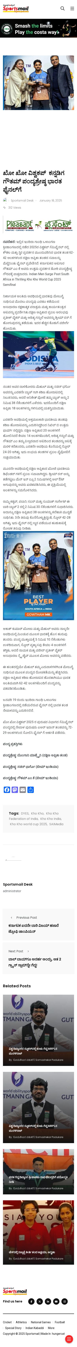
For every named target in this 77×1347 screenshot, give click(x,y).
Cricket (7, 1322)
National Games (41, 1322)
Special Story (13, 1328)
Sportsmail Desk (18, 884)
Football (60, 1322)
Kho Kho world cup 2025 (28, 824)
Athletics (21, 1322)
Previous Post (26, 917)
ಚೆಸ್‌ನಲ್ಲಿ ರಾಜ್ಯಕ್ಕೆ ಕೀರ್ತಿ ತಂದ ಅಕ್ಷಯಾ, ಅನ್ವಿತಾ (32, 1252)
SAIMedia (56, 824)
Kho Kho (37, 813)
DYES (25, 813)
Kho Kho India (50, 819)
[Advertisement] (38, 145)
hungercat (58, 1333)
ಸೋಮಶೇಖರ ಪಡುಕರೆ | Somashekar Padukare (38, 1060)
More (51, 1328)
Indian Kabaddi (35, 1328)
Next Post (15, 951)
